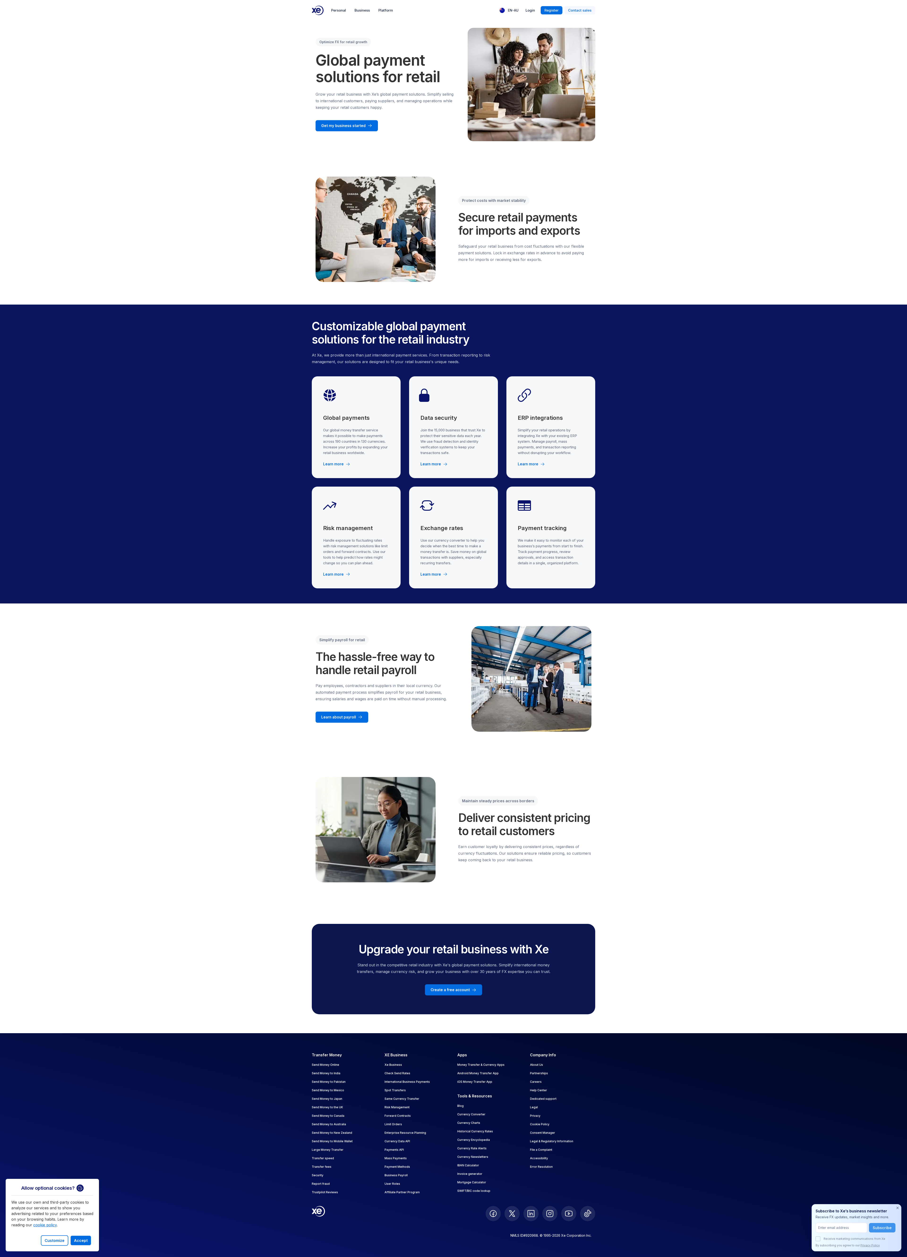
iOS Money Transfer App (474, 1081)
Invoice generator (469, 1174)
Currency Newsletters (472, 1157)
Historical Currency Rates (475, 1131)
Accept (81, 1240)
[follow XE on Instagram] (549, 1213)
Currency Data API (397, 1141)
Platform (385, 10)
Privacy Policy (870, 1245)
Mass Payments (396, 1158)
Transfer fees (321, 1166)
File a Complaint (541, 1149)
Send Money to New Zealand (332, 1132)
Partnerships (539, 1073)
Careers (536, 1081)
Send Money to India (326, 1073)
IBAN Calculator (468, 1165)
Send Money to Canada (328, 1115)
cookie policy (45, 1225)
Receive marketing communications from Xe (854, 1238)
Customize (54, 1240)
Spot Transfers (395, 1090)
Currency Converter (471, 1114)
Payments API (394, 1149)
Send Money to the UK (327, 1107)
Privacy (535, 1115)
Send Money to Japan (327, 1098)
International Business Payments (407, 1081)
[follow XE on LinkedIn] (531, 1213)
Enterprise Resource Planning (405, 1132)
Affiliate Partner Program (402, 1192)
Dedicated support (543, 1098)
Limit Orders (393, 1124)
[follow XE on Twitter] (512, 1213)
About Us (536, 1064)
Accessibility (539, 1158)
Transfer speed (323, 1158)
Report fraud (321, 1183)
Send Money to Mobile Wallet (332, 1141)
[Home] (318, 10)
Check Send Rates (397, 1073)
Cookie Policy (539, 1124)
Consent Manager (542, 1132)
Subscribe (882, 1227)
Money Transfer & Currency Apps (481, 1064)
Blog (460, 1106)
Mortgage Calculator (471, 1182)
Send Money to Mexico (328, 1090)
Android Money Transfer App (478, 1073)
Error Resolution (541, 1166)
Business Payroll (396, 1175)
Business (362, 10)
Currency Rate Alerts (472, 1148)
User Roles (392, 1183)
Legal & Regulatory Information (551, 1141)
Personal (338, 10)
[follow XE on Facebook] (493, 1213)
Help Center (538, 1090)
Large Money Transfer (327, 1149)
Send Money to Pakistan (329, 1081)
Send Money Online (325, 1064)
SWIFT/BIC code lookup (473, 1191)
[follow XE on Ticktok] (587, 1213)
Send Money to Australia (329, 1124)
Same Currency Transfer (402, 1098)
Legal (534, 1107)
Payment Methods (397, 1166)
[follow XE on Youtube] (568, 1213)
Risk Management (397, 1107)
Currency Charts (468, 1123)
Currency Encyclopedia (473, 1140)
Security (317, 1175)
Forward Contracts (398, 1115)
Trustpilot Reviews (325, 1192)
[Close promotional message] (897, 1208)
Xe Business (393, 1064)
